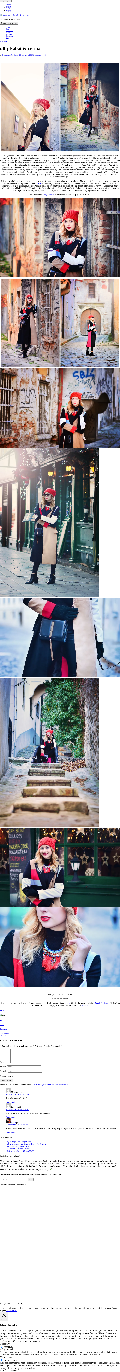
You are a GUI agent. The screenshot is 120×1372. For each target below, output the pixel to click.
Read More (11, 1310)
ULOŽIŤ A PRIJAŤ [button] (9, 1370)
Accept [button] (114, 1308)
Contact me (9, 36)
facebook (8, 6)
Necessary (8, 1346)
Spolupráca (9, 34)
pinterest (8, 4)
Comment (3, 1029)
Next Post (3, 1035)
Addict (85, 1005)
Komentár (5, 1062)
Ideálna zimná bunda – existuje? (19, 1149)
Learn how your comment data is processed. (50, 1085)
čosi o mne (9, 31)
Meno (3, 1067)
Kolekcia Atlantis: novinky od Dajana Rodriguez (26, 1144)
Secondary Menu (9, 23)
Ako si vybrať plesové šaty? (17, 1146)
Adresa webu (5, 1076)
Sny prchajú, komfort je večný (18, 1142)
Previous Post (4, 1033)
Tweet (2, 1020)
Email (2, 1025)
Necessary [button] (5, 1344)
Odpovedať (10, 1102)
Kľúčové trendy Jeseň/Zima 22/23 (20, 1151)
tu (43, 1003)
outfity (8, 32)
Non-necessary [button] (7, 1357)
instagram (9, 7)
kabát (38, 183)
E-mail (3, 1071)
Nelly (13, 1122)
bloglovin (9, 12)
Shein (67, 1003)
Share (2, 1010)
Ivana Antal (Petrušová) (10, 55)
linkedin (8, 10)
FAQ (7, 38)
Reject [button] (3, 1310)
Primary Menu (5, 1)
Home (8, 27)
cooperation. (4, 41)
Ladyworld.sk (48, 195)
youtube (8, 9)
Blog (7, 29)
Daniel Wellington (101, 1003)
